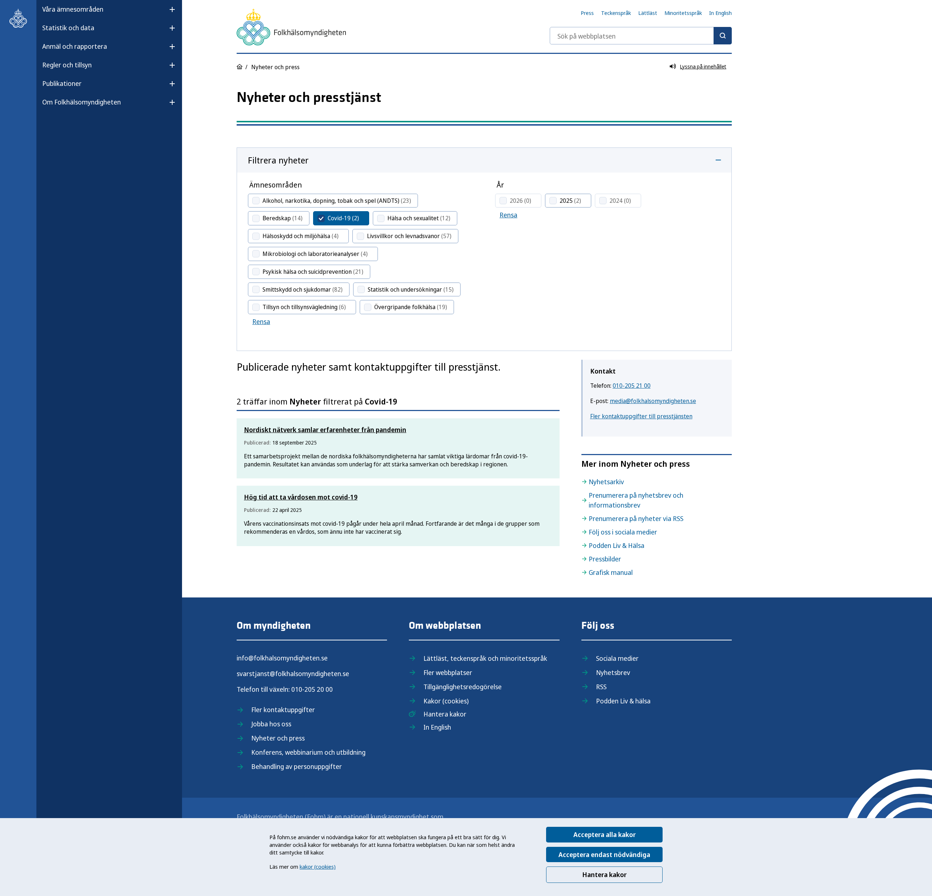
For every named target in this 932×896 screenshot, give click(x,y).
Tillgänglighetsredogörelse (462, 686)
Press (587, 12)
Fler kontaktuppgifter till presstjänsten (641, 416)
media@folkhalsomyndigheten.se (653, 401)
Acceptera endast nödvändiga (604, 854)
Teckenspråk (616, 12)
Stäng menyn (61, 125)
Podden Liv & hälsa (623, 700)
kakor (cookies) (318, 866)
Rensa (261, 321)
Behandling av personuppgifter (296, 766)
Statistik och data (68, 27)
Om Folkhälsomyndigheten (81, 102)
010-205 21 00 (632, 386)
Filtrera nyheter (278, 160)
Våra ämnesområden (72, 9)
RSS (601, 686)
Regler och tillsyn (67, 64)
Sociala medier (617, 658)
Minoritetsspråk (683, 12)
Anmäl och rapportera (74, 46)
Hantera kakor (604, 874)
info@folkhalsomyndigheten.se (282, 658)
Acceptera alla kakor (604, 834)
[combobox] (641, 35)
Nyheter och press (278, 738)
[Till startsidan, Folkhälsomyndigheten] (18, 18)
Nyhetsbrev (613, 672)
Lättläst (647, 12)
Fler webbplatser (447, 672)
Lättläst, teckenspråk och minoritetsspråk (485, 658)
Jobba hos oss (271, 723)
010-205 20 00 (312, 689)
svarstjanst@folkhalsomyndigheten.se (293, 673)
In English (720, 12)
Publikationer (62, 83)
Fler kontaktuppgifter (283, 709)
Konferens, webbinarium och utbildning (308, 752)
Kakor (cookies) (446, 700)
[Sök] (723, 35)
